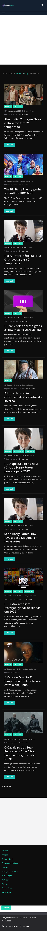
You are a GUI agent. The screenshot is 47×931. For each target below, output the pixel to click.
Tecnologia (17, 313)
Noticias (8, 107)
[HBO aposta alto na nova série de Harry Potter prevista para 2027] (23, 439)
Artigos (5, 855)
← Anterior (6, 786)
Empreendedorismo (10, 863)
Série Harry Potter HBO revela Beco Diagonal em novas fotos (21, 537)
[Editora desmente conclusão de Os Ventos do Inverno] (23, 369)
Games (5, 867)
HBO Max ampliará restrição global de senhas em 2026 (22, 607)
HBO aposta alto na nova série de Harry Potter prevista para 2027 (21, 467)
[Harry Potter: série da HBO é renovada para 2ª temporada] (23, 231)
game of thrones (11, 389)
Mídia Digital (18, 107)
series (15, 114)
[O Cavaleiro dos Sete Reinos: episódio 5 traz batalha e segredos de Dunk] (23, 722)
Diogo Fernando (27, 317)
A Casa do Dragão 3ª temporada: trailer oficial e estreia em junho (22, 681)
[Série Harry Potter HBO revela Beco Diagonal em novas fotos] (23, 509)
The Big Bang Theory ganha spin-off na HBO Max (23, 191)
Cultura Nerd (18, 451)
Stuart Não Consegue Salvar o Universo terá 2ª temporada (23, 123)
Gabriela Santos (29, 111)
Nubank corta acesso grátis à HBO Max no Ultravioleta (23, 328)
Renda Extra (7, 888)
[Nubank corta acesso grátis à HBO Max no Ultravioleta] (23, 301)
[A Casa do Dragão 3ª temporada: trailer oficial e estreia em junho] (23, 652)
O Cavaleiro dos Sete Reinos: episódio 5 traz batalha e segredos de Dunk (19, 753)
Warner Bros (17, 599)
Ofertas (5, 884)
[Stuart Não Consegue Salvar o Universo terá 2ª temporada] (23, 94)
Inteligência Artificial (10, 871)
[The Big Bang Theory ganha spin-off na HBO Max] (23, 164)
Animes (5, 850)
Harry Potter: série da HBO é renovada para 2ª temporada (22, 259)
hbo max (9, 114)
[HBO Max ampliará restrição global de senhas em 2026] (23, 579)
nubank (15, 321)
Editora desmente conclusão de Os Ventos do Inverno (23, 397)
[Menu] (4, 13)
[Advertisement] (23, 39)
